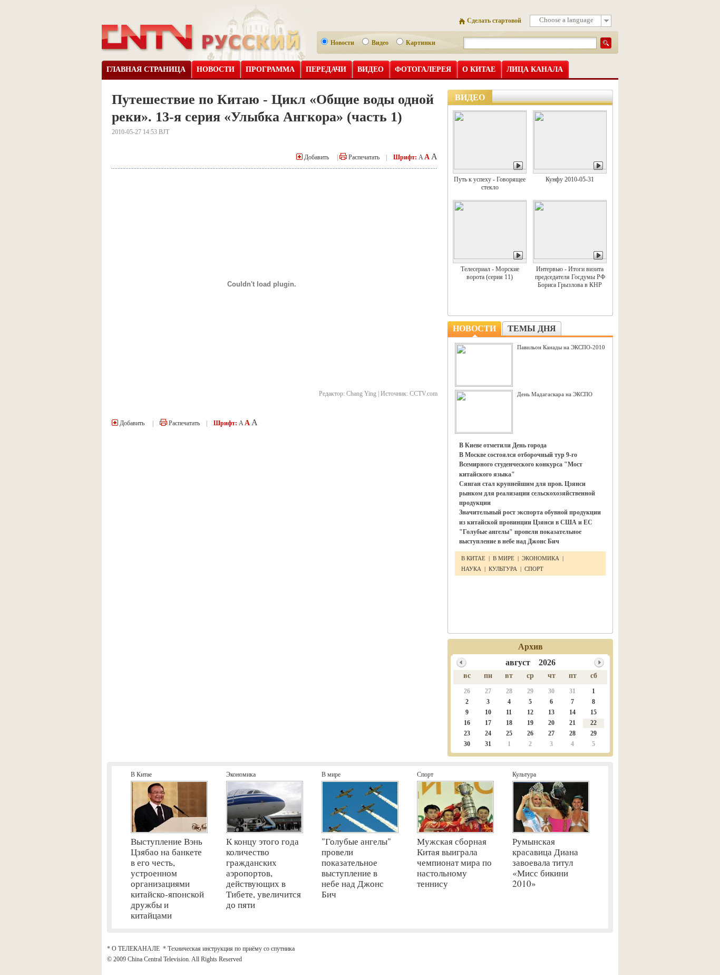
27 (488, 691)
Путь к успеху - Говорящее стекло (490, 183)
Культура (524, 774)
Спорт (425, 774)
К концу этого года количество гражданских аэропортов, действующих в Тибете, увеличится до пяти (263, 873)
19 (530, 723)
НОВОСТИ (216, 69)
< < (461, 662)
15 (593, 712)
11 (509, 712)
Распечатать (363, 157)
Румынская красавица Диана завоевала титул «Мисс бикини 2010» (545, 862)
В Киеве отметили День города (503, 445)
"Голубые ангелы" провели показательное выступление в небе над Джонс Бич (520, 536)
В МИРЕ (503, 558)
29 (530, 691)
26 (467, 691)
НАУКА (472, 569)
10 (488, 712)
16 (467, 723)
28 (509, 691)
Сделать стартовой (494, 20)
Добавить (316, 157)
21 (572, 723)
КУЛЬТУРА (503, 569)
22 (593, 723)
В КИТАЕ (474, 558)
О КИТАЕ (478, 69)
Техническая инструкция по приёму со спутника (231, 948)
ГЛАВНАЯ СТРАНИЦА (146, 69)
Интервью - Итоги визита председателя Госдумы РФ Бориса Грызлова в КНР (570, 277)
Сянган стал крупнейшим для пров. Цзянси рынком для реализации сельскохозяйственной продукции (527, 493)
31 (572, 691)
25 (509, 733)
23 (467, 733)
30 (551, 691)
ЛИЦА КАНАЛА (535, 69)
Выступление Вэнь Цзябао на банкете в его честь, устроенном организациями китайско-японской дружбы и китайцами (167, 878)
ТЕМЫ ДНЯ (532, 328)
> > (599, 662)
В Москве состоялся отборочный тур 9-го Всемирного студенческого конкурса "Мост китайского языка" (520, 464)
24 (488, 733)
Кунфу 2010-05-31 (570, 179)
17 (488, 723)
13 (551, 712)
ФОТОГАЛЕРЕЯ (423, 69)
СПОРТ (534, 569)
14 (572, 712)
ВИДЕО (370, 69)
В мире (331, 774)
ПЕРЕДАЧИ (326, 69)
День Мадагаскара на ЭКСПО (554, 394)
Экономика (241, 774)
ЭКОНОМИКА (540, 558)
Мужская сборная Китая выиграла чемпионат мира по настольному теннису (454, 862)
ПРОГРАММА (270, 69)
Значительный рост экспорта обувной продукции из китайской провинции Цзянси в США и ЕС (530, 517)
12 (530, 712)
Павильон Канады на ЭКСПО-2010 (561, 347)
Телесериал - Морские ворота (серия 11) (490, 273)
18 (509, 723)
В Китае (141, 774)
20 (551, 723)
